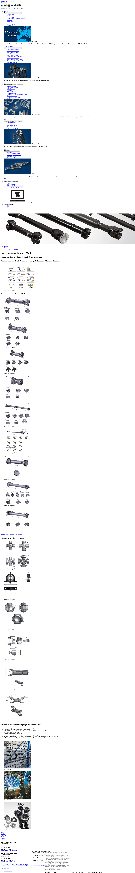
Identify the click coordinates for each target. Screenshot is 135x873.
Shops (11, 181)
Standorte (9, 15)
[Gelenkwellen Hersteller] (17, 768)
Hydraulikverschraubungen (13, 127)
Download (3, 835)
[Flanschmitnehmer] (17, 628)
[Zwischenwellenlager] (17, 597)
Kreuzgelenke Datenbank (13, 58)
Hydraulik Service (11, 156)
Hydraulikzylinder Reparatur (14, 155)
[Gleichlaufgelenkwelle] (17, 477)
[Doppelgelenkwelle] (17, 451)
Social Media (36, 857)
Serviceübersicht (11, 24)
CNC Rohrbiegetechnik (13, 87)
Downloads (10, 25)
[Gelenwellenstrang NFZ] (17, 425)
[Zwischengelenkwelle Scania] (17, 530)
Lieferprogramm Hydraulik (13, 153)
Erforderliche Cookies (38, 852)
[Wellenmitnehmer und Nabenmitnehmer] (17, 718)
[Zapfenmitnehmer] (17, 658)
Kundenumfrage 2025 (12, 98)
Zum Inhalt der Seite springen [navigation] (8, 1)
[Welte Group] (11, 8)
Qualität (3, 838)
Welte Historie (10, 17)
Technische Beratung (12, 96)
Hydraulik (11, 150)
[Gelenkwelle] (21, 289)
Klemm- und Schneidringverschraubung (17, 94)
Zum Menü (3, 2)
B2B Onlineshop (11, 184)
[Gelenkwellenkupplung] (17, 398)
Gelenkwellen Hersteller (13, 49)
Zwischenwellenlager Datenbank (15, 56)
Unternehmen (12, 12)
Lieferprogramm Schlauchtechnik (15, 124)
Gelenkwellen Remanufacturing (15, 59)
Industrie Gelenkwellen (12, 53)
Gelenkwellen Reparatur (13, 52)
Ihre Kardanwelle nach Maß (14, 62)
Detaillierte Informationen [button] (51, 872)
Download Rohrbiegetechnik (14, 97)
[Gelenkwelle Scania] (17, 345)
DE (8, 206)
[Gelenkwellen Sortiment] (17, 828)
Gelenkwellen (12, 48)
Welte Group (7, 11)
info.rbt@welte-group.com (8, 861)
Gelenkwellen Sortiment (13, 51)
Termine (9, 22)
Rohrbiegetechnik (13, 84)
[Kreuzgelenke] (17, 567)
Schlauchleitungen (11, 93)
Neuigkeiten (10, 21)
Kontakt (3, 839)
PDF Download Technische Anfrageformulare (12, 534)
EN (8, 207)
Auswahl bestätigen (82, 872)
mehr (5, 83)
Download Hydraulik (12, 157)
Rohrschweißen (11, 89)
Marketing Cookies (38, 860)
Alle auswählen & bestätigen (95, 872)
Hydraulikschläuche (12, 125)
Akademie (9, 20)
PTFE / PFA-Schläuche (13, 128)
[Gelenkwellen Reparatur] (17, 798)
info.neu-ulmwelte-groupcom (9, 850)
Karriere (6, 180)
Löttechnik (9, 90)
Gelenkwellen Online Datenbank (15, 186)
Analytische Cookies (38, 855)
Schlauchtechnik (13, 121)
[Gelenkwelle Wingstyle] (17, 372)
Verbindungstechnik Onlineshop (15, 187)
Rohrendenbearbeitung (12, 91)
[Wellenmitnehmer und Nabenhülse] (17, 688)
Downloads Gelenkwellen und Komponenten (18, 60)
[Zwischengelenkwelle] (17, 504)
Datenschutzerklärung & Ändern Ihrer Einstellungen (54, 870)
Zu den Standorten (8, 46)
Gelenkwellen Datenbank (13, 55)
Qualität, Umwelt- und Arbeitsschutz (16, 18)
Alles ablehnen (73, 872)
